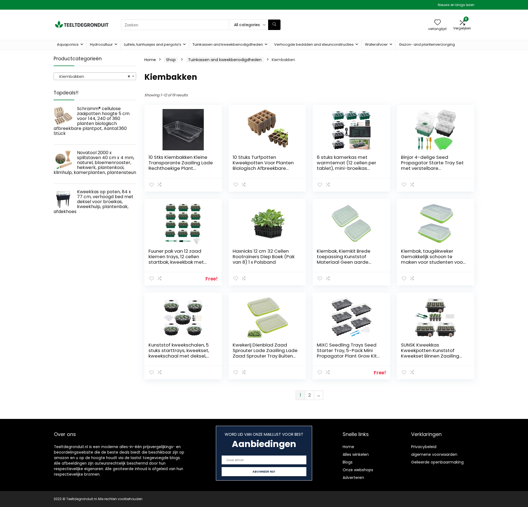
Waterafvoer (376, 44)
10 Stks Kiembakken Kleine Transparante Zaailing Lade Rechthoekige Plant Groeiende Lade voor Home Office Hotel (180, 168)
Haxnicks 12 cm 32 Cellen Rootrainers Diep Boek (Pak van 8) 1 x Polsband (264, 256)
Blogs (348, 462)
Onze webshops (358, 470)
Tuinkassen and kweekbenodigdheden (228, 44)
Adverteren (353, 477)
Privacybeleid (423, 446)
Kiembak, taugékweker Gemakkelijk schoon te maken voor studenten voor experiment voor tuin (432, 259)
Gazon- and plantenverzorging (427, 44)
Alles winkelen (356, 454)
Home (150, 59)
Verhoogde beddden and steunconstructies (314, 44)
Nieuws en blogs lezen (456, 4)
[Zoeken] (274, 25)
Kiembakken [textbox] (93, 76)
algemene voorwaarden (434, 454)
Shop (171, 59)
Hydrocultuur (101, 44)
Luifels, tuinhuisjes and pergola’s (152, 44)
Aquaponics (68, 44)
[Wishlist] (437, 22)
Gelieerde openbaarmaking (437, 462)
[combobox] (95, 76)
